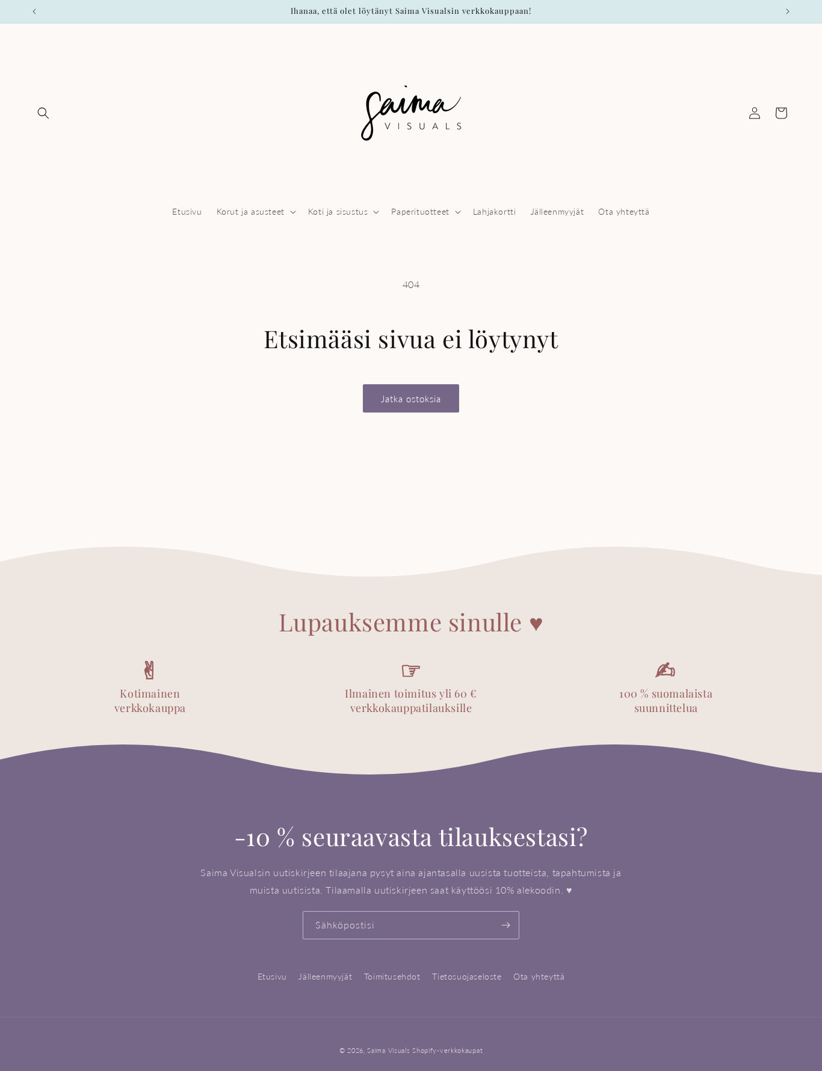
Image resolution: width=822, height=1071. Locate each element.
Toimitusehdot (392, 976)
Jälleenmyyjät (325, 976)
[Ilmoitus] (787, 11)
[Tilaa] (505, 925)
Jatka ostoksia (411, 398)
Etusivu (272, 976)
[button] (43, 113)
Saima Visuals (388, 1050)
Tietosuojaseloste (466, 976)
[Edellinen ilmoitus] (34, 11)
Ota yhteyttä (538, 976)
